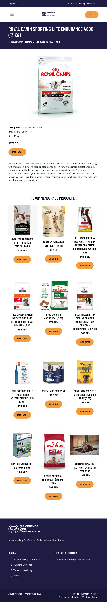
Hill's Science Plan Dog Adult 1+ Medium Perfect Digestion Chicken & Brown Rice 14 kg (84, 245)
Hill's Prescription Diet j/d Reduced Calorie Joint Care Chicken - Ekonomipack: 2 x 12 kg (85, 322)
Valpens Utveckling (22, 570)
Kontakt (85, 593)
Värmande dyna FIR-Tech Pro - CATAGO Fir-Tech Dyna (85, 467)
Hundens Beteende (22, 564)
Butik (92, 14)
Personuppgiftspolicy (69, 597)
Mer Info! (17, 152)
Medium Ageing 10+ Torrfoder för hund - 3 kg (53, 479)
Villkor (94, 593)
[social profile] (18, 3)
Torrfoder (38, 127)
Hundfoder (26, 127)
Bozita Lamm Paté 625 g (54, 391)
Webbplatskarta (89, 597)
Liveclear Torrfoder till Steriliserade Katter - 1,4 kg (22, 242)
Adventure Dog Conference (26, 559)
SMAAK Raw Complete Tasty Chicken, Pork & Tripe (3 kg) (85, 394)
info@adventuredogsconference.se (82, 3)
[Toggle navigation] (12, 14)
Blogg (16, 575)
